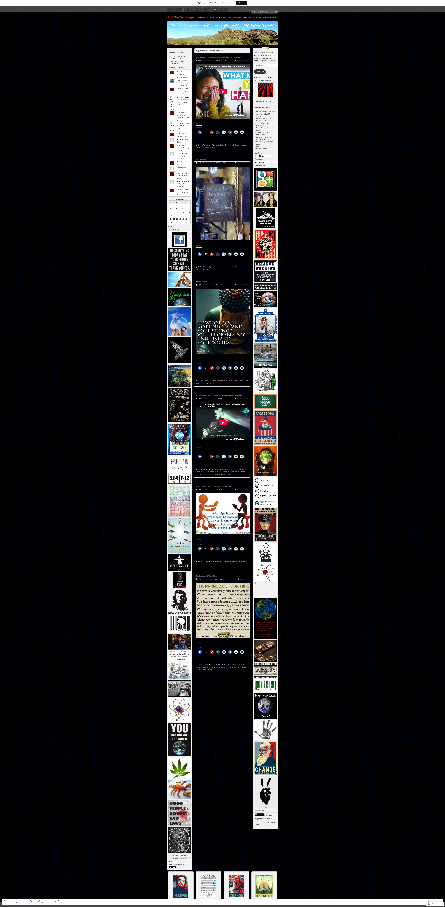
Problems (245, 561)
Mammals (199, 474)
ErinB (179, 168)
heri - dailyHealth (182, 80)
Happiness (243, 145)
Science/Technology (204, 145)
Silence (246, 381)
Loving (243, 472)
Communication (219, 145)
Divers (236, 469)
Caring (220, 469)
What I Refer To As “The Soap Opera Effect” (214, 486)
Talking (202, 269)
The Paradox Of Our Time (206, 575)
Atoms (223, 664)
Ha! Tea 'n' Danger (181, 17)
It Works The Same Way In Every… (183, 175)
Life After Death (182, 136)
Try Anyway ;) (201, 281)
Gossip (228, 561)
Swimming (223, 474)
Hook (220, 472)
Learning (234, 561)
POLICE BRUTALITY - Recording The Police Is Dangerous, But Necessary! (265, 137)
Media (216, 667)
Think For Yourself (262, 132)
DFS (214, 10)
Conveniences (241, 664)
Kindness (199, 147)
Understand (199, 383)
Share (212, 474)
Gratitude (236, 145)
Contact (207, 10)
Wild (229, 474)
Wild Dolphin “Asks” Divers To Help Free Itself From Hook (219, 395)
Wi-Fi (206, 269)
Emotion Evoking (261, 149)
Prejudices (243, 667)
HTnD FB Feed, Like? (263, 101)
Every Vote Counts (262, 125)
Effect (224, 561)
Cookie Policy (46, 903)
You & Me (223, 10)
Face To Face (201, 159)
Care (216, 469)
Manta (204, 474)
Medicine (222, 667)
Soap (197, 564)
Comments (196, 10)
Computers (238, 267)
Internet (245, 267)
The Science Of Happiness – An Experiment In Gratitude (218, 57)
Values (198, 670)
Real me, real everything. (178, 56)
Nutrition (228, 667)
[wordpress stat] (172, 867)
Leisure (211, 667)
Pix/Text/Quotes (203, 267)
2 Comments (244, 579)
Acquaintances (216, 664)
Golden (234, 381)
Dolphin (241, 469)
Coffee (222, 267)
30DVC (178, 10)
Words (212, 383)
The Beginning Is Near (263, 123)
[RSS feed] (265, 48)
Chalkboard (215, 267)
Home (170, 10)
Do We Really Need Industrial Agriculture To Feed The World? (265, 114)
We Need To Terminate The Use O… (183, 117)
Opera (240, 561)
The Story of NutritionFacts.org (180, 59)
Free (207, 472)
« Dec (170, 227)
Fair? (258, 146)
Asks (212, 469)
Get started (241, 3)
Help (216, 472)
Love (239, 472)
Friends (198, 667)
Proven (208, 147)
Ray (208, 474)
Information (204, 667)
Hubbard (240, 381)
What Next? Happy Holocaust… (182, 156)
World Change (202, 469)
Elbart (230, 381)
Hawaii (212, 472)
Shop (197, 269)
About (187, 10)
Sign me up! (260, 72)
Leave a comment (242, 60)
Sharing (217, 474)
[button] (223, 514)
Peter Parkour (209, 60)
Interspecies (226, 472)
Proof (204, 147)
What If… (180, 164)
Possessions (235, 667)
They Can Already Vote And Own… (183, 102)
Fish (204, 472)
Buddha (213, 381)
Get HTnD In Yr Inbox (264, 52)
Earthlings (199, 472)
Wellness (203, 670)
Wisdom (206, 383)
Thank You (214, 147)
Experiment (228, 145)
